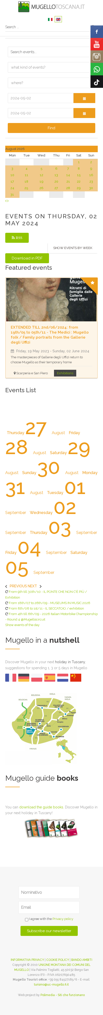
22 (78, 181)
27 (56, 188)
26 (42, 188)
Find (51, 128)
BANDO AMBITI (81, 960)
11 (26, 175)
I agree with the (50, 919)
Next (32, 586)
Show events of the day (22, 625)
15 (79, 175)
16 (91, 175)
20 (56, 181)
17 (12, 181)
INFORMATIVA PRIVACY (27, 960)
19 (42, 181)
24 (12, 188)
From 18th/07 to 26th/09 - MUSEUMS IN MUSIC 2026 (49, 603)
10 (12, 175)
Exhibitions (65, 373)
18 (26, 181)
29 (79, 188)
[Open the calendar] (85, 98)
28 (68, 188)
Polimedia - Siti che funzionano (62, 995)
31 (12, 194)
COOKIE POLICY (57, 960)
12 (41, 175)
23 (91, 181)
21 (68, 181)
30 (91, 188)
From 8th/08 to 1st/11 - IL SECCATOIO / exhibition (46, 608)
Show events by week (72, 248)
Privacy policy (62, 919)
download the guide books (41, 807)
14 (68, 175)
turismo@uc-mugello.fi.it (51, 984)
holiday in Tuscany (70, 662)
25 (26, 188)
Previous (18, 586)
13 (56, 175)
